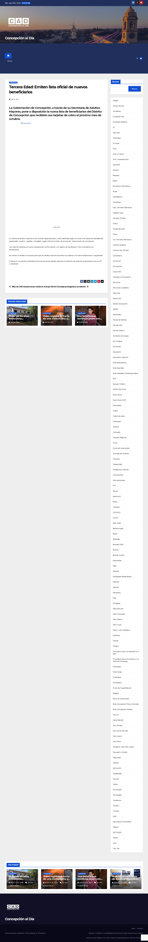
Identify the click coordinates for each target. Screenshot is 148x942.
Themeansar (42, 933)
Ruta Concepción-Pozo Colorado (126, 704)
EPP (114, 379)
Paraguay (116, 603)
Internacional (118, 475)
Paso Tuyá (117, 625)
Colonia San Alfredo (121, 250)
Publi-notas (117, 672)
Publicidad (117, 677)
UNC (115, 816)
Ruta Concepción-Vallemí (123, 709)
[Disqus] (56, 358)
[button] (137, 58)
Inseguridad (117, 464)
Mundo (115, 550)
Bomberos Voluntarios (121, 186)
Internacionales (119, 480)
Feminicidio (117, 405)
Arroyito (116, 143)
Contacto (140, 928)
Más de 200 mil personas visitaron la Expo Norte (34, 287)
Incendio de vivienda (121, 454)
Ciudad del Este (119, 229)
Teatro (115, 784)
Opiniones (117, 593)
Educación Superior (120, 357)
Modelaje (116, 539)
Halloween (117, 421)
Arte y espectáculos (121, 159)
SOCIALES (117, 768)
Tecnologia (117, 795)
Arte (114, 149)
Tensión (116, 806)
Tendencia (117, 800)
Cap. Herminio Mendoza (122, 207)
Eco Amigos (117, 341)
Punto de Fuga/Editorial (122, 688)
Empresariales (118, 368)
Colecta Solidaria (119, 245)
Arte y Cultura (118, 154)
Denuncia (116, 282)
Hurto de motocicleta (121, 448)
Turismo (116, 811)
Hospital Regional (119, 437)
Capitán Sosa (118, 213)
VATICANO (117, 832)
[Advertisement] (76, 58)
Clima (115, 234)
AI (114, 127)
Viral (114, 843)
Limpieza (116, 507)
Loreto (115, 518)
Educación (117, 352)
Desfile (115, 309)
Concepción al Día (19, 38)
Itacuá (115, 491)
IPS (114, 486)
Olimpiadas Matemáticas (122, 577)
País (114, 598)
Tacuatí (116, 779)
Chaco (115, 224)
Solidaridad (117, 774)
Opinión (116, 587)
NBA (115, 566)
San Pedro (117, 741)
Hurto (115, 443)
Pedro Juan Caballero (121, 630)
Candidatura (117, 197)
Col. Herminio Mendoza (122, 240)
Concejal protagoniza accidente (71, 287)
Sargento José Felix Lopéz (123, 747)
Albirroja (116, 133)
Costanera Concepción (122, 277)
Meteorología (118, 528)
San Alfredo (117, 725)
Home (133, 928)
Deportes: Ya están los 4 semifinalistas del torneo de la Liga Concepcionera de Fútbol (116, 933)
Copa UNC (117, 272)
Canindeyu (117, 202)
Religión (116, 693)
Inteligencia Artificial (121, 470)
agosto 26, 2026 (17, 882)
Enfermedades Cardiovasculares (125, 373)
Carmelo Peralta (119, 218)
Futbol (115, 411)
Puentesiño (117, 683)
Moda (115, 534)
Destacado (117, 314)
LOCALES (116, 512)
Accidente (117, 111)
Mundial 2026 (118, 544)
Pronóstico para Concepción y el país (126, 652)
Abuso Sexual (118, 106)
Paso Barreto (118, 609)
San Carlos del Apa (120, 731)
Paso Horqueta (119, 614)
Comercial (117, 261)
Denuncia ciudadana (121, 288)
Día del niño (117, 325)
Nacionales (117, 561)
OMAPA (116, 582)
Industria (116, 459)
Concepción (13, 82)
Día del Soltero (119, 331)
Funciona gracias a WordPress (15, 933)
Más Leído (117, 523)
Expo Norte (117, 395)
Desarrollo (117, 298)
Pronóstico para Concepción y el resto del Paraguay (126, 660)
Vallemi (115, 827)
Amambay (117, 138)
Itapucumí (117, 496)
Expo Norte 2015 (119, 400)
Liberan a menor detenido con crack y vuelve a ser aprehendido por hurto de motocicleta (114, 938)
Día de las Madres (120, 320)
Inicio (9, 61)
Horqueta (116, 432)
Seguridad (117, 758)
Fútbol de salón (119, 416)
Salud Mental (118, 720)
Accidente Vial (118, 117)
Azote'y (116, 170)
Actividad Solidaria (120, 122)
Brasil (115, 191)
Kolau (115, 502)
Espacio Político (119, 384)
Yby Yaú (116, 848)
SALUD (116, 715)
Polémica (116, 635)
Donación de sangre (121, 336)
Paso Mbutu (117, 619)
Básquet (116, 175)
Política (116, 646)
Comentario (117, 256)
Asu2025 (116, 165)
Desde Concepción (120, 304)
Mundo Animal (118, 555)
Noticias (116, 571)
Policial (115, 641)
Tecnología (117, 790)
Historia (116, 427)
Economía (117, 347)
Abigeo (115, 101)
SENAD (116, 763)
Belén (115, 181)
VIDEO (115, 838)
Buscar (115, 82)
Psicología (117, 667)
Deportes (116, 293)
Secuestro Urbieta (120, 752)
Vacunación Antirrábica (122, 822)
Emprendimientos (119, 363)
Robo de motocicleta (121, 699)
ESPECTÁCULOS (119, 389)
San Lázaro (117, 736)
